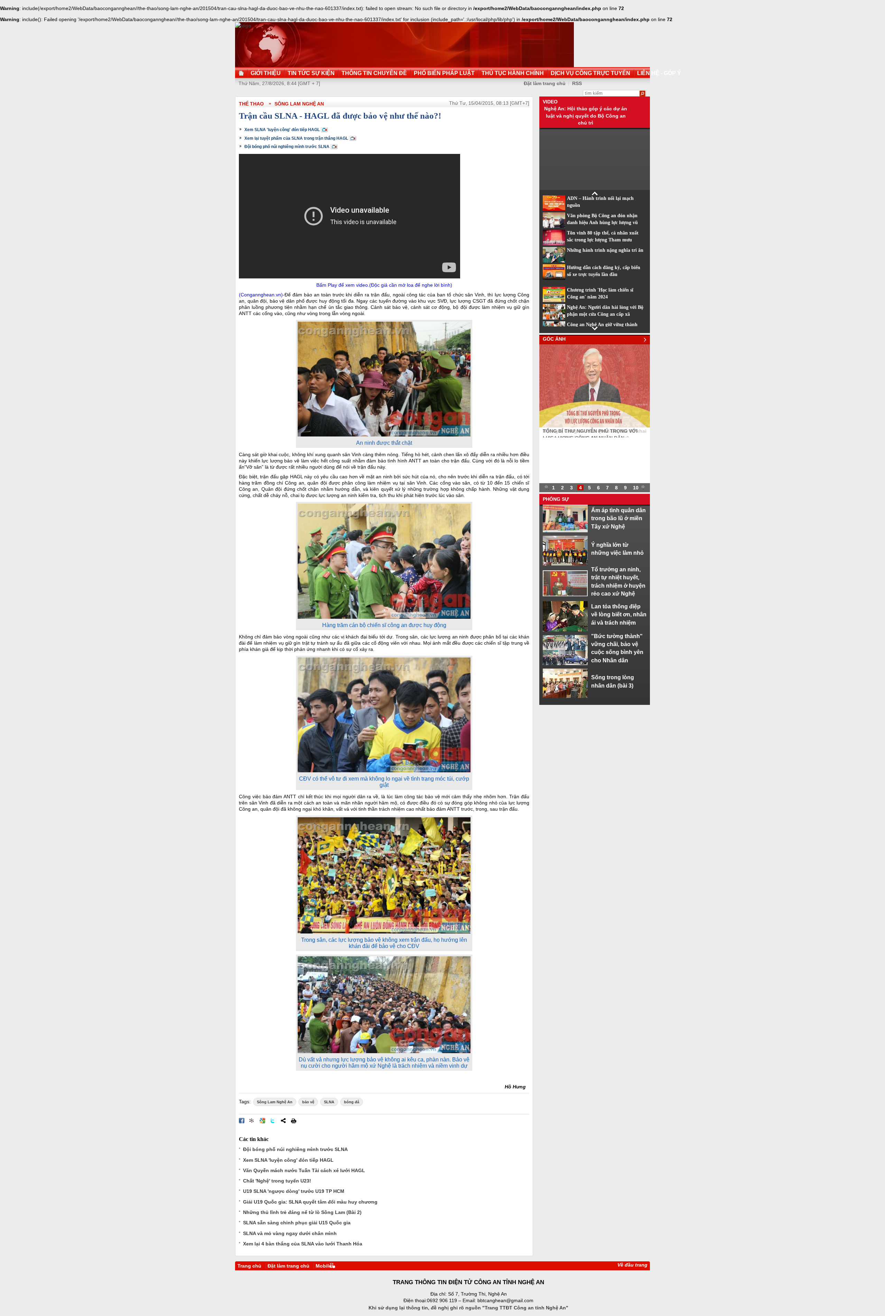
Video (550, 101)
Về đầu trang (632, 1265)
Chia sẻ (283, 1120)
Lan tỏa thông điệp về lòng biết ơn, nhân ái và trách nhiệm (618, 614)
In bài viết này (293, 1120)
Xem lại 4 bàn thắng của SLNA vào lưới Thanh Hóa (302, 1243)
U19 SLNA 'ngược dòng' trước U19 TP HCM (293, 1191)
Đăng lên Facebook (241, 1120)
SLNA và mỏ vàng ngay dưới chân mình (290, 1233)
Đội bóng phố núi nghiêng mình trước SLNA (286, 146)
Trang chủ (249, 1266)
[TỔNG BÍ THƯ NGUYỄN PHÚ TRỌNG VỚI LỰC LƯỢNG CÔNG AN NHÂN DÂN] (594, 426)
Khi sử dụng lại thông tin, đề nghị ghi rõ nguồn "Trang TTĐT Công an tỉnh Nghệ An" (468, 1307)
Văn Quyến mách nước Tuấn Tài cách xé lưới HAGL (304, 1170)
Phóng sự (556, 499)
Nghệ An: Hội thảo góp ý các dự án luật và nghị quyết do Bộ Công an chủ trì (585, 116)
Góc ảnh (554, 339)
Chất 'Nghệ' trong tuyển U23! (277, 1181)
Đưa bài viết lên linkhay (252, 1120)
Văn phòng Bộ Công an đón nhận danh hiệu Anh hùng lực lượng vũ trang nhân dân (602, 222)
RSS (577, 83)
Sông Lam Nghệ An (299, 104)
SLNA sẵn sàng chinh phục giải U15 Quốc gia (297, 1222)
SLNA (329, 1102)
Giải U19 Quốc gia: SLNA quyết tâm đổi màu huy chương (310, 1202)
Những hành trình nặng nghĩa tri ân (605, 250)
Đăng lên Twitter (273, 1120)
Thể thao (251, 104)
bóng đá (351, 1102)
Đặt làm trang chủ (545, 83)
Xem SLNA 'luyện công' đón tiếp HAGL (282, 129)
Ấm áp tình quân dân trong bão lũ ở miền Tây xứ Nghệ (618, 518)
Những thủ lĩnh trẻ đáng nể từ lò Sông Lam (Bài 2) (302, 1212)
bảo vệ (308, 1102)
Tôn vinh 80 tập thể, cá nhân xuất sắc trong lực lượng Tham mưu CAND (603, 240)
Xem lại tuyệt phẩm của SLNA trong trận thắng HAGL (296, 138)
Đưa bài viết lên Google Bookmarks (262, 1120)
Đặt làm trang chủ (288, 1266)
